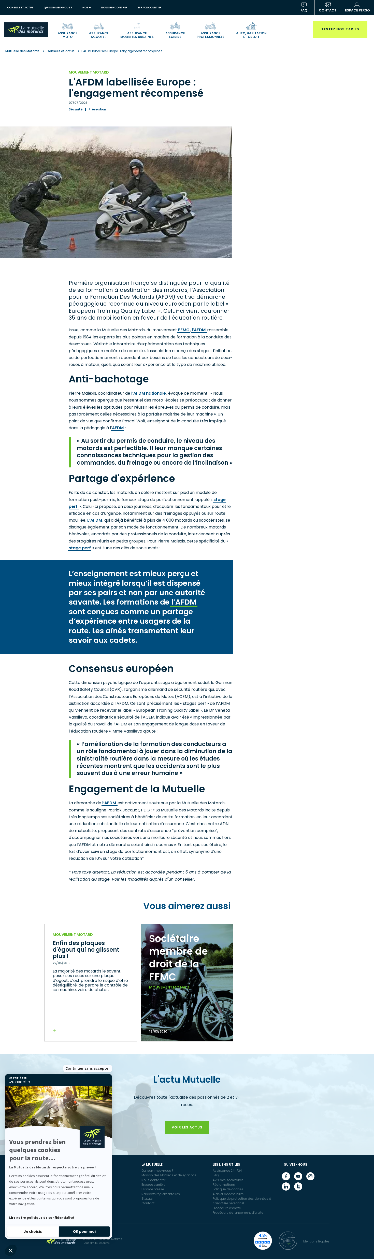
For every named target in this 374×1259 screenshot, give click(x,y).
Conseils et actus (61, 51)
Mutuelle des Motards (22, 51)
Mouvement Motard (89, 72)
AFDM (118, 428)
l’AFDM (199, 330)
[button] (11, 1250)
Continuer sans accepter (87, 1068)
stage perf (80, 548)
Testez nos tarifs (340, 29)
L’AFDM (94, 520)
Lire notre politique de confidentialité (41, 1217)
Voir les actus (187, 1127)
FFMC (184, 330)
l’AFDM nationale (148, 393)
